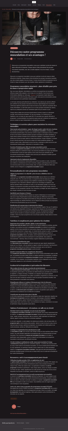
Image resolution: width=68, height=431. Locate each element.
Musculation (49, 4)
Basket (29, 4)
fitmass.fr (33, 95)
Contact (27, 422)
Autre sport (23, 4)
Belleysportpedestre (8, 423)
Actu (19, 4)
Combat (34, 4)
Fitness (39, 4)
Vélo (54, 4)
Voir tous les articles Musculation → (18, 413)
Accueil (14, 4)
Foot (44, 4)
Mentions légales (20, 422)
